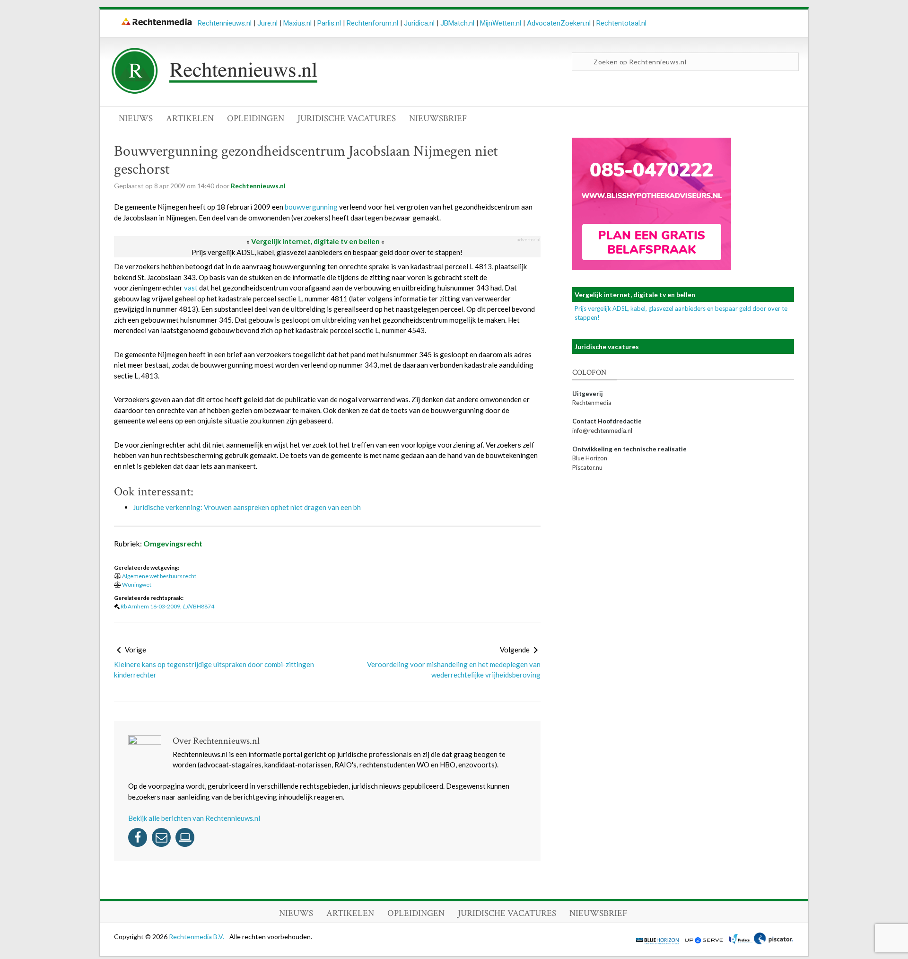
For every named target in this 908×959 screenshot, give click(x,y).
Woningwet (136, 584)
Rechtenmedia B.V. (197, 937)
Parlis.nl (329, 23)
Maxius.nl (297, 23)
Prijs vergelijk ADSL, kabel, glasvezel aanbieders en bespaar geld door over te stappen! (327, 252)
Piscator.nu (587, 467)
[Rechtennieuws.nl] (214, 91)
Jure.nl (267, 23)
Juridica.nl (419, 23)
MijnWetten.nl (500, 23)
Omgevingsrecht (172, 543)
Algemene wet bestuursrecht (159, 576)
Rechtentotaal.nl (621, 23)
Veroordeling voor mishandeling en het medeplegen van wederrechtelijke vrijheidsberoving (454, 669)
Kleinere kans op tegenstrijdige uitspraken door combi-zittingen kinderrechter (214, 669)
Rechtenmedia (591, 402)
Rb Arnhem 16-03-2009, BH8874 (167, 606)
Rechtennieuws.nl (225, 23)
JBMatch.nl (457, 23)
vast (191, 287)
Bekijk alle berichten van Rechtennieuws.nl (194, 818)
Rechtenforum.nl (372, 23)
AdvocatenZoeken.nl (559, 23)
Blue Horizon (589, 458)
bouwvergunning (311, 206)
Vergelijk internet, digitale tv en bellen (315, 241)
